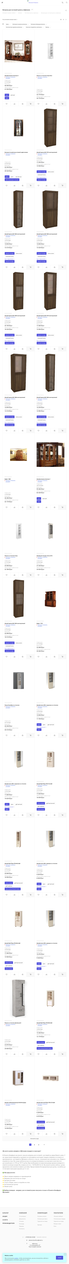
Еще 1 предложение (41, 177)
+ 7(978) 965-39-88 (30, 1237)
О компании (22, 1216)
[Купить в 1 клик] (23, 103)
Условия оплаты (42, 1216)
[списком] (63, 19)
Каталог (6, 1213)
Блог (55, 1226)
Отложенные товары (59, 1219)
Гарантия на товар (42, 1221)
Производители (8, 1223)
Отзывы (21, 1221)
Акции (5, 1216)
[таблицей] (66, 19)
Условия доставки (42, 1219)
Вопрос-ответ (57, 1223)
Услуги (5, 1220)
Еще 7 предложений (41, 727)
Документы (22, 1219)
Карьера (21, 1226)
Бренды (40, 1224)
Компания (23, 1213)
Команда (21, 1223)
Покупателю (58, 1213)
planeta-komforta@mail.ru (36, 1240)
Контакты (21, 1228)
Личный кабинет (58, 1216)
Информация (42, 1213)
